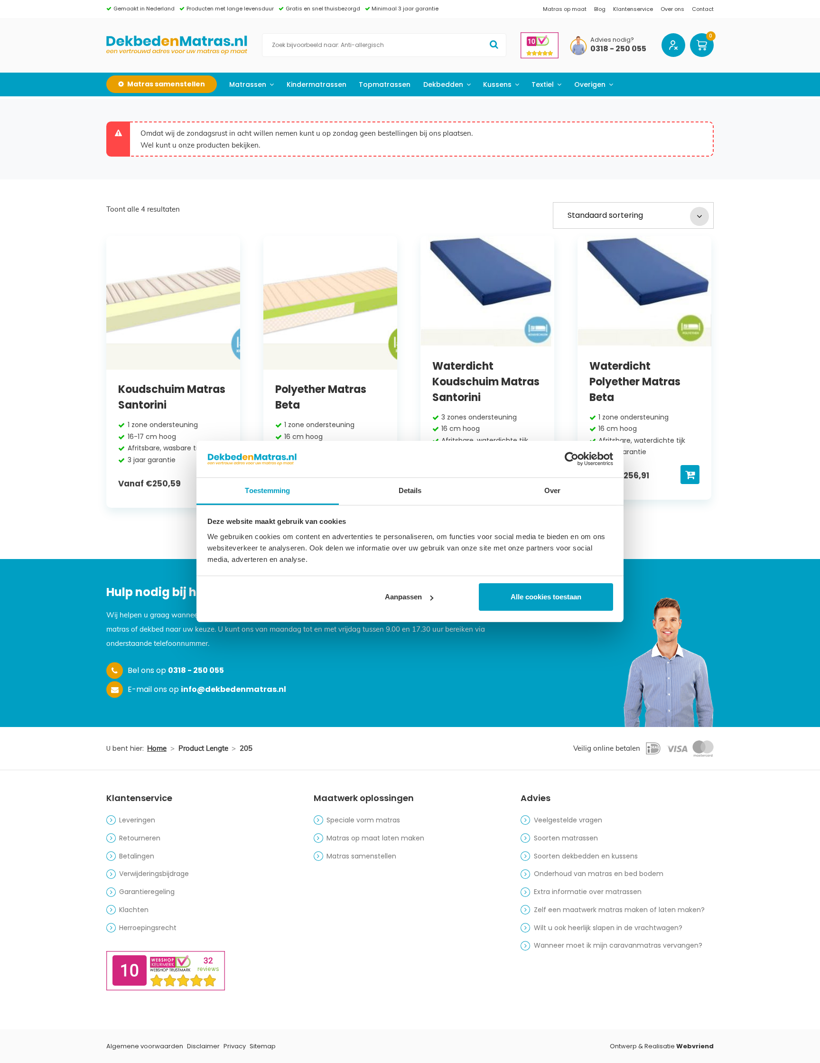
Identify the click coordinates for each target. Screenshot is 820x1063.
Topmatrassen (384, 84)
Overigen (590, 84)
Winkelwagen (702, 45)
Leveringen (137, 820)
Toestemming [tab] (267, 490)
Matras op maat (565, 9)
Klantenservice (633, 9)
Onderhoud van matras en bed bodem (598, 873)
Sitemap (263, 1046)
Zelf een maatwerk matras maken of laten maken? (619, 909)
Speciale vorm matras (363, 820)
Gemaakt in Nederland (144, 8)
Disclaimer (203, 1046)
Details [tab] (410, 490)
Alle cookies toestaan (546, 597)
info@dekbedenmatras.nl (233, 689)
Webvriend (695, 1046)
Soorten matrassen (566, 838)
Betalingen (136, 856)
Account (673, 45)
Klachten (134, 909)
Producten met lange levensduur (230, 8)
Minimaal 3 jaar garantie (405, 8)
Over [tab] (552, 490)
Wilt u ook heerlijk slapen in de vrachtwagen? (608, 927)
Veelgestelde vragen (568, 820)
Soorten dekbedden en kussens (586, 856)
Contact (703, 9)
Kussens (497, 84)
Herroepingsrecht (148, 927)
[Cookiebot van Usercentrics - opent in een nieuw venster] (571, 459)
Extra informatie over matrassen (588, 891)
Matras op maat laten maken (375, 838)
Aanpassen (403, 597)
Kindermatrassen (316, 84)
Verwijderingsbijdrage (154, 873)
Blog (600, 9)
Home (157, 748)
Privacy (235, 1046)
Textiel (542, 84)
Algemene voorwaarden (144, 1046)
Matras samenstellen (361, 856)
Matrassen (247, 84)
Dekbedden (443, 84)
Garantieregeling (147, 891)
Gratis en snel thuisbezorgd (323, 8)
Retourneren (139, 838)
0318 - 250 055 (618, 49)
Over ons (672, 9)
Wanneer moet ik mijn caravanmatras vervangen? (618, 945)
